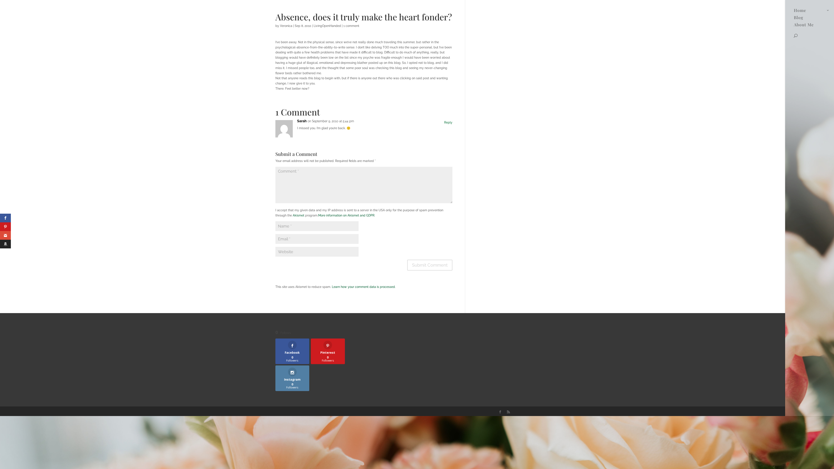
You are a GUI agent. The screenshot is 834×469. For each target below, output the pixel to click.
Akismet (298, 215)
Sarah (302, 121)
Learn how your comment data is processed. (363, 287)
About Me (804, 25)
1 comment (351, 26)
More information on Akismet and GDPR (346, 215)
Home (800, 11)
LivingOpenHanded (327, 26)
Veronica (286, 26)
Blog (798, 18)
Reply (442, 125)
